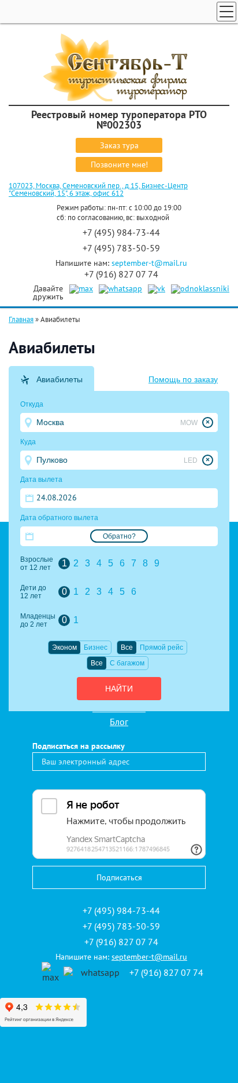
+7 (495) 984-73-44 (121, 232)
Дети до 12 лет (33, 592)
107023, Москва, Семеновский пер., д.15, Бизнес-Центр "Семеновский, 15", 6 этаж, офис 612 (98, 189)
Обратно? (119, 536)
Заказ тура (119, 145)
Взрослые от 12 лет (36, 563)
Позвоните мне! (119, 164)
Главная (21, 319)
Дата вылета (41, 479)
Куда (28, 442)
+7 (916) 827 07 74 (121, 274)
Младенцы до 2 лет (37, 620)
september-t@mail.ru (149, 263)
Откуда (31, 404)
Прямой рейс (161, 647)
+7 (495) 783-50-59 (121, 248)
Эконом (64, 647)
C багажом (127, 663)
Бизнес (95, 647)
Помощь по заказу (183, 379)
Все (127, 647)
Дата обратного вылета (59, 518)
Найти (119, 688)
